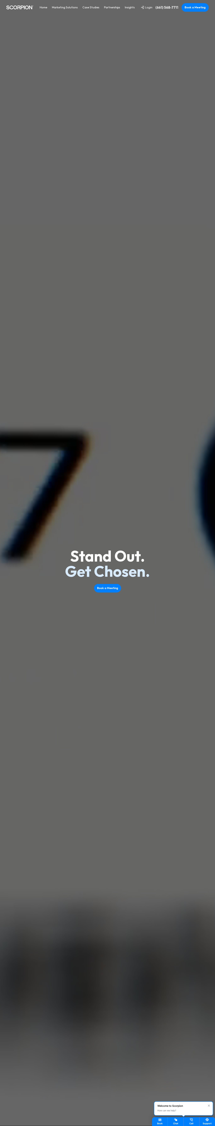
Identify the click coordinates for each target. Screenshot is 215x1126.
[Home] (19, 7)
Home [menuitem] (43, 7)
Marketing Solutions (65, 7)
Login (148, 7)
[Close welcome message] (209, 1105)
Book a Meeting (195, 7)
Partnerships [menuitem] (112, 7)
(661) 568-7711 (167, 7)
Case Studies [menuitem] (90, 7)
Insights (130, 7)
